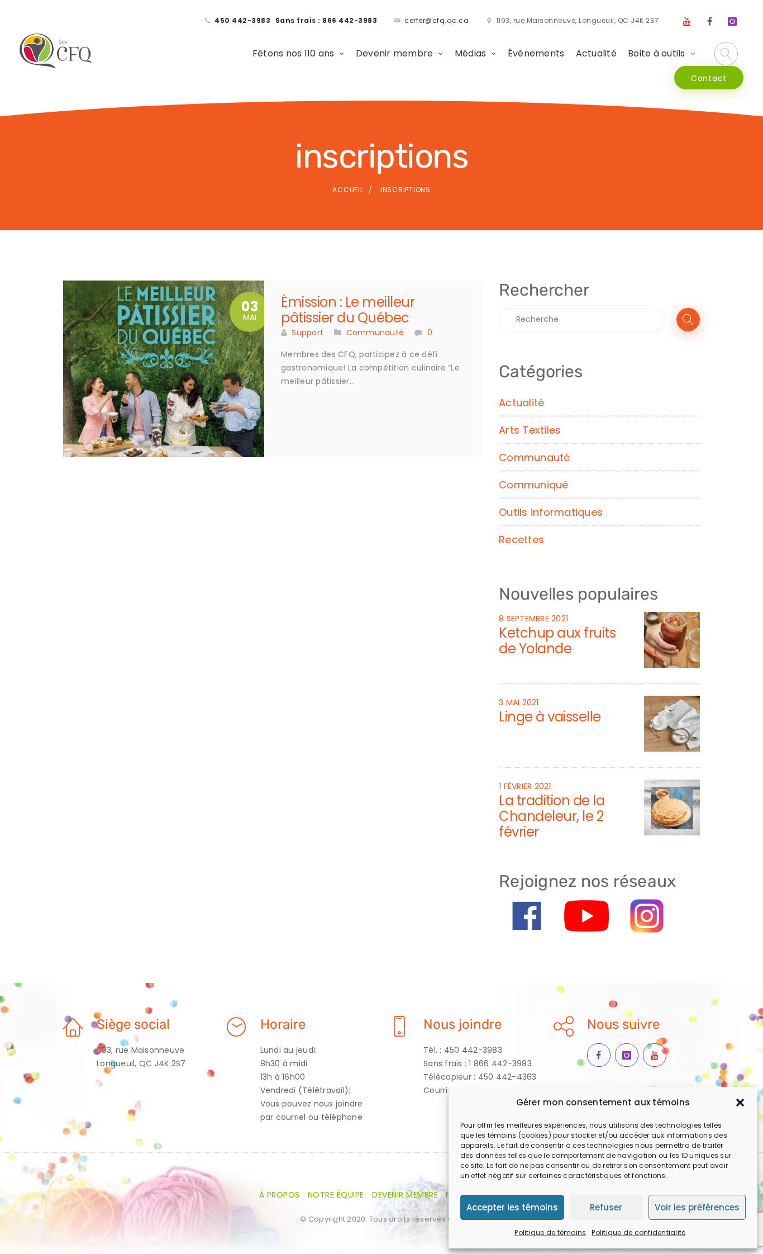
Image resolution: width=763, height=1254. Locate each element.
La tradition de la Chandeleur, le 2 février (551, 816)
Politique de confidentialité (638, 1232)
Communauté (375, 332)
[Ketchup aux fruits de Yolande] (672, 639)
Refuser (606, 1207)
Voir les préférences (697, 1207)
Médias (471, 53)
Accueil (347, 189)
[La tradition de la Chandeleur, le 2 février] (672, 807)
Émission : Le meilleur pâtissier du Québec (347, 310)
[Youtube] (687, 21)
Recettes (521, 540)
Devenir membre (394, 53)
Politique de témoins (550, 1232)
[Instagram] (732, 21)
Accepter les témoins (512, 1207)
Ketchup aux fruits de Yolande (557, 641)
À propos (279, 1194)
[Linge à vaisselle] (672, 723)
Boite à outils (656, 53)
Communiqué (534, 485)
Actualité (596, 53)
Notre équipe (336, 1194)
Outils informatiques (551, 512)
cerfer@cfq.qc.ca (436, 20)
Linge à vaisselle (550, 716)
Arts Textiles (530, 430)
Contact (709, 78)
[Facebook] (709, 21)
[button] (740, 1102)
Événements (536, 53)
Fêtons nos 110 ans (293, 53)
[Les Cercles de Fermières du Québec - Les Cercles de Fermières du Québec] (56, 51)
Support (307, 332)
